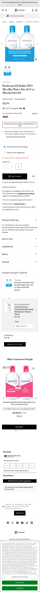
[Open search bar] (6, 10)
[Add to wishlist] (33, 176)
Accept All (19, 588)
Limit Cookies (19, 582)
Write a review (7, 99)
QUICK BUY (19, 427)
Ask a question (20, 99)
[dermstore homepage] (20, 10)
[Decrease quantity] (5, 166)
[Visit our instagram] (17, 522)
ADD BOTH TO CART (14, 344)
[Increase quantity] (19, 166)
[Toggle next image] (38, 43)
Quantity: (6, 162)
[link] (32, 10)
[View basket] (36, 10)
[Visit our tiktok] (27, 522)
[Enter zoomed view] (36, 59)
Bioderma (19, 22)
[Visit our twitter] (12, 522)
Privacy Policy (22, 573)
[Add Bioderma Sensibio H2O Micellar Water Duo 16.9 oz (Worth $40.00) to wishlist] (33, 368)
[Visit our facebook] (7, 522)
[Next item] (36, 398)
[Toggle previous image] (1, 43)
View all (34, 113)
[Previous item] (3, 398)
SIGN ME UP (20, 513)
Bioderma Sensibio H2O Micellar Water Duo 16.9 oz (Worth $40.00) (19, 403)
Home (4, 22)
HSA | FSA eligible (12, 108)
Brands (11, 22)
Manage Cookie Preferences (19, 539)
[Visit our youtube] (22, 522)
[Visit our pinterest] (31, 522)
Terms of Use (32, 573)
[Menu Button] (2, 10)
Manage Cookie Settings (20, 577)
